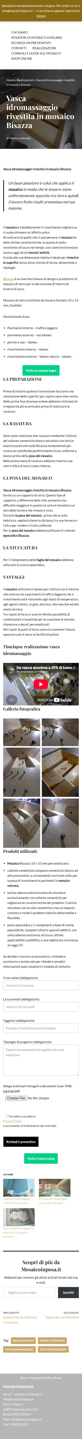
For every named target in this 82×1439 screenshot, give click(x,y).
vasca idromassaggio (53, 1349)
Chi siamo (19, 32)
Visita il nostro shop (41, 1158)
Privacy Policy (12, 1121)
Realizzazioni (44, 48)
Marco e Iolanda (19, 138)
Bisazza (8, 279)
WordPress (54, 1378)
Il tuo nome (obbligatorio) (20, 978)
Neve (23, 1378)
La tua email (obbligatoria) (21, 999)
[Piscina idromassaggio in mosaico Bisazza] (54, 1188)
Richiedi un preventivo (31, 43)
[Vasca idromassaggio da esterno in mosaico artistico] (19, 1217)
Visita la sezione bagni (41, 370)
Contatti (19, 48)
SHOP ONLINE (21, 58)
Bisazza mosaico (23, 1340)
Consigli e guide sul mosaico (36, 53)
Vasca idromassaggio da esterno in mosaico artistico (18, 1232)
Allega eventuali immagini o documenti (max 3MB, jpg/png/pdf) (37, 1088)
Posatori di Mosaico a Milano (36, 37)
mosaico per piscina (52, 1340)
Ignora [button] (41, 16)
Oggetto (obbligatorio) (18, 1020)
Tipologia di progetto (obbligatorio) (27, 1042)
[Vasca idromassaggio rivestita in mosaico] (19, 1188)
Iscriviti (68, 1292)
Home (10, 80)
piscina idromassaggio (19, 1349)
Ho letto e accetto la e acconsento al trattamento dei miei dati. (30, 1120)
